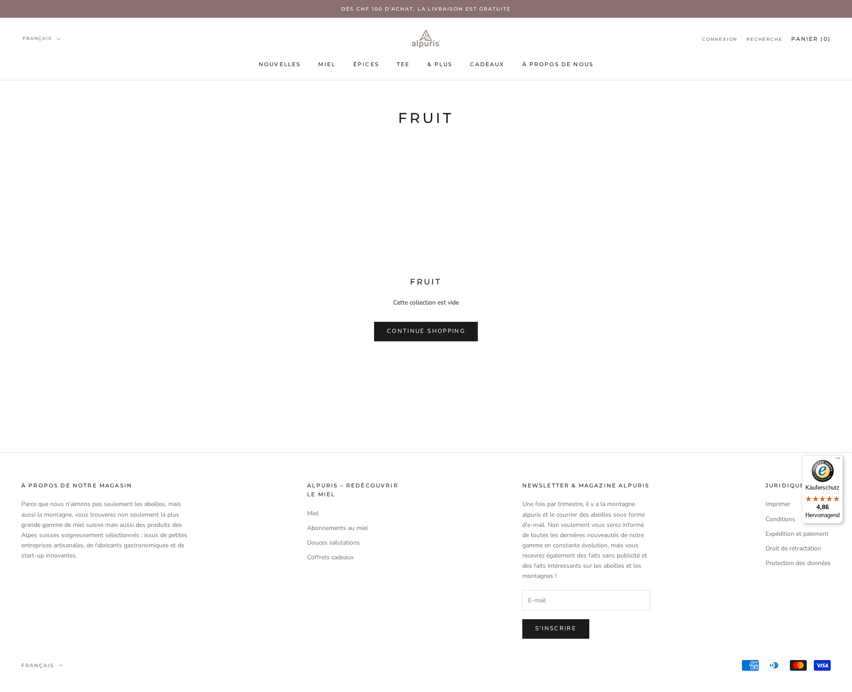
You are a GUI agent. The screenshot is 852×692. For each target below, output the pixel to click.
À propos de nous (558, 64)
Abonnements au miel (337, 528)
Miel (326, 64)
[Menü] (837, 460)
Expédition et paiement (796, 534)
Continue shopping (426, 331)
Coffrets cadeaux (330, 557)
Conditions (780, 519)
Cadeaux (487, 64)
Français (37, 38)
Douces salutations (333, 542)
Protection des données (798, 563)
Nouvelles (279, 64)
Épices (366, 64)
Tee (403, 64)
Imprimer (777, 504)
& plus (439, 64)
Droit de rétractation (793, 548)
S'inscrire (555, 629)
